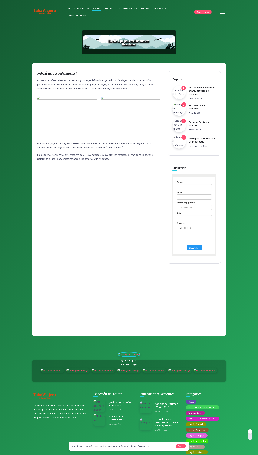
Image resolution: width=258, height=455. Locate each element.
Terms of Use (144, 446)
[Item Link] (179, 92)
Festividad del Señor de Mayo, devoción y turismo (202, 90)
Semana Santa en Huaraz (199, 124)
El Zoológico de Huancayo (197, 107)
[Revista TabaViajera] (44, 11)
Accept (181, 446)
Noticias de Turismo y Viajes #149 (166, 405)
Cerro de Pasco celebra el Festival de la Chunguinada (166, 422)
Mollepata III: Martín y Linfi (116, 418)
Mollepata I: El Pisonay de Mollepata (202, 140)
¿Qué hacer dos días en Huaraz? (119, 404)
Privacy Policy (127, 446)
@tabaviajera (129, 360)
